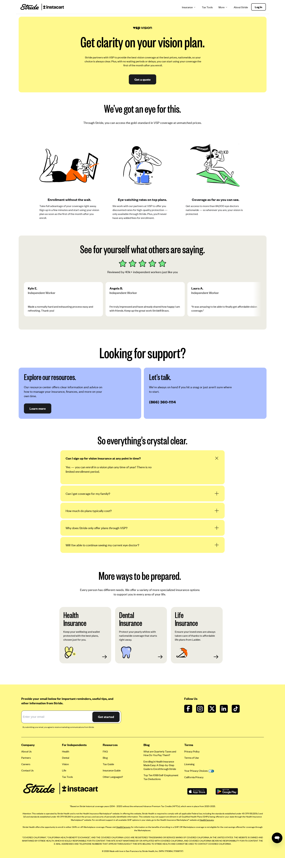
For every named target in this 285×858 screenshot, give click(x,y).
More (221, 7)
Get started (106, 717)
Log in (258, 7)
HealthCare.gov (207, 819)
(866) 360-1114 (162, 401)
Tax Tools (207, 7)
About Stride (241, 7)
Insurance (187, 7)
